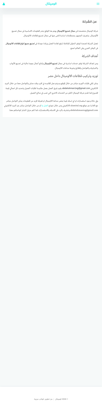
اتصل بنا (44, 105)
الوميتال (51, 3)
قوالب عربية (39, 399)
